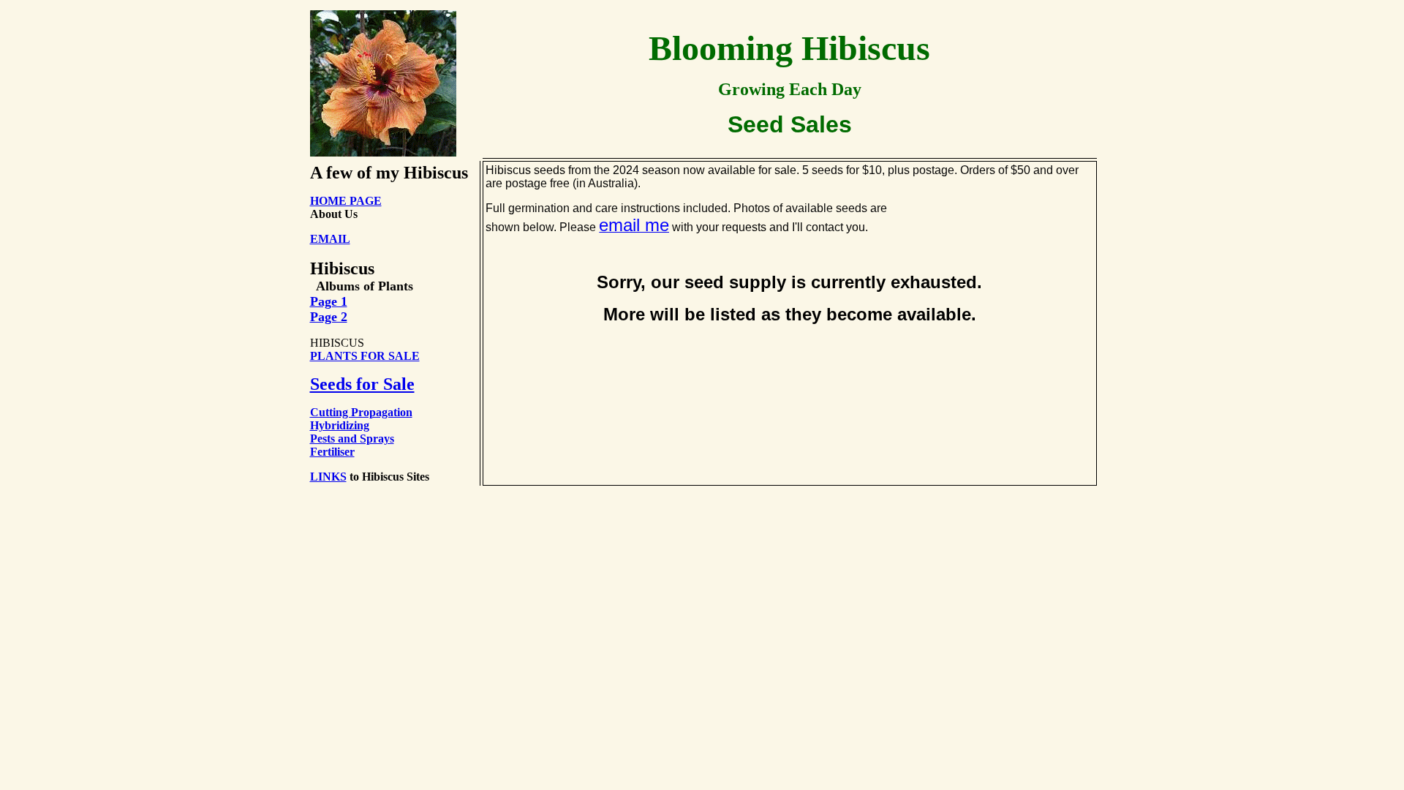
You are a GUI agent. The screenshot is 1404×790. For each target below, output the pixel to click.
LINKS (328, 476)
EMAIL (330, 239)
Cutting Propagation (361, 412)
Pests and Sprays (352, 438)
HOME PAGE (346, 201)
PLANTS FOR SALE (365, 356)
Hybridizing (339, 425)
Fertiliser (332, 451)
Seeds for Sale (362, 384)
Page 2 (328, 316)
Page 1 (328, 301)
